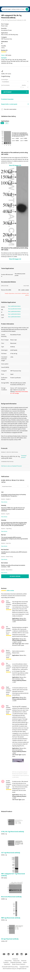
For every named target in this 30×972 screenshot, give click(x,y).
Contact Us (15, 958)
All (2, 123)
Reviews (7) (4, 50)
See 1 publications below (14, 306)
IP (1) (17, 480)
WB (7, 123)
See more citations (15, 576)
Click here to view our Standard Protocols (11, 466)
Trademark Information (15, 962)
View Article (4, 502)
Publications (4, 41)
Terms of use (16, 960)
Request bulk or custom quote (9, 104)
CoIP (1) (3, 482)
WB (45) (14, 480)
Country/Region (4, 79)
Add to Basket (7, 92)
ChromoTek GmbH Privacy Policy (10, 966)
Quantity (24, 85)
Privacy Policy (8, 960)
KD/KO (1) (8, 480)
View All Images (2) (15, 165)
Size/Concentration (5, 85)
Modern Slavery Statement (18, 964)
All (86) (3, 480)
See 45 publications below (14, 308)
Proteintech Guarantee (7, 99)
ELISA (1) (22, 480)
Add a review (10, 590)
